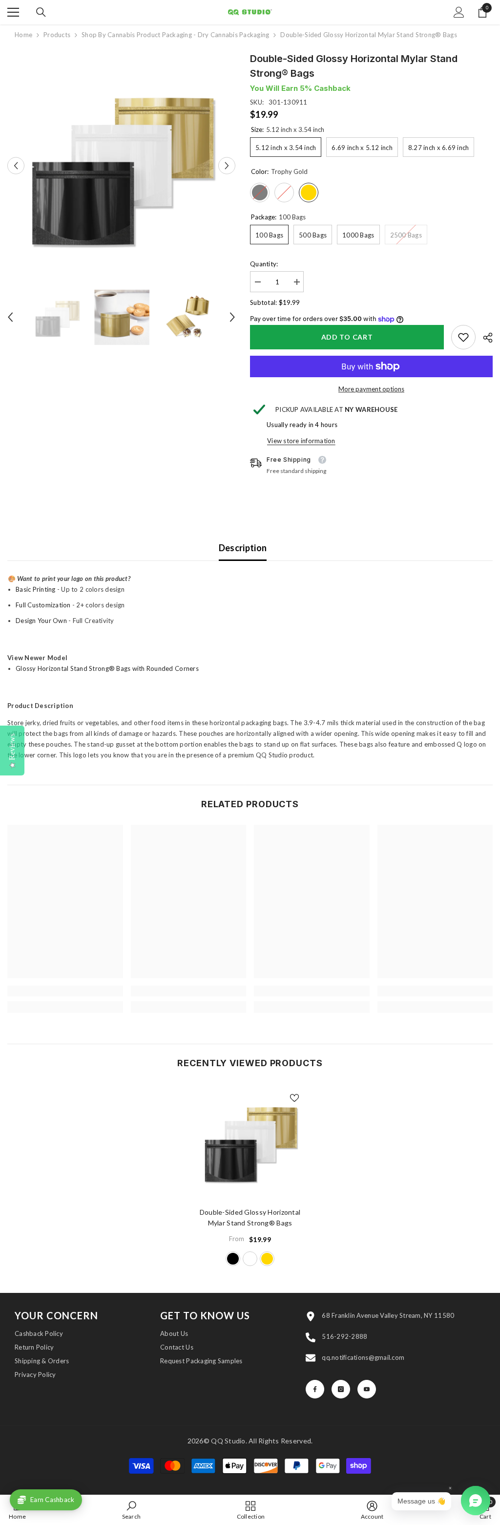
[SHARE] (484, 337)
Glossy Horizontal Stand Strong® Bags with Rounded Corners (107, 668)
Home (23, 35)
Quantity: (264, 264)
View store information (301, 441)
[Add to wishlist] (294, 1097)
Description (243, 547)
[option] (121, 165)
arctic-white (250, 1258)
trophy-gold (267, 1258)
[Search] (41, 12)
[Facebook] (315, 1389)
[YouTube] (366, 1389)
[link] (463, 337)
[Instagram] (341, 1389)
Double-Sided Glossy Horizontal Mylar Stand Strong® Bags (250, 1217)
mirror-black (233, 1258)
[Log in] (459, 12)
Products (56, 35)
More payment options (371, 389)
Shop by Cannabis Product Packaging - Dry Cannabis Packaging (175, 35)
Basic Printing (36, 589)
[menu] (13, 12)
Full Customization (43, 605)
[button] (15, 165)
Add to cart (347, 337)
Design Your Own (41, 620)
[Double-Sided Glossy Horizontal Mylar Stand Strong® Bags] (250, 1142)
